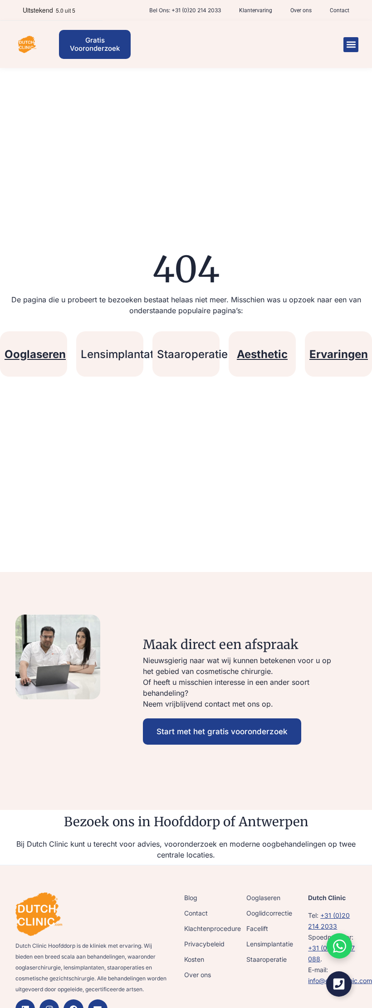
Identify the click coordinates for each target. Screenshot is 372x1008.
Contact (339, 10)
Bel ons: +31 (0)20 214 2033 (185, 10)
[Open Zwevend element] (339, 984)
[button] (350, 44)
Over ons (301, 10)
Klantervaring (255, 10)
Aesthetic (262, 354)
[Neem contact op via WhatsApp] (339, 946)
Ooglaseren (35, 354)
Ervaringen (338, 354)
